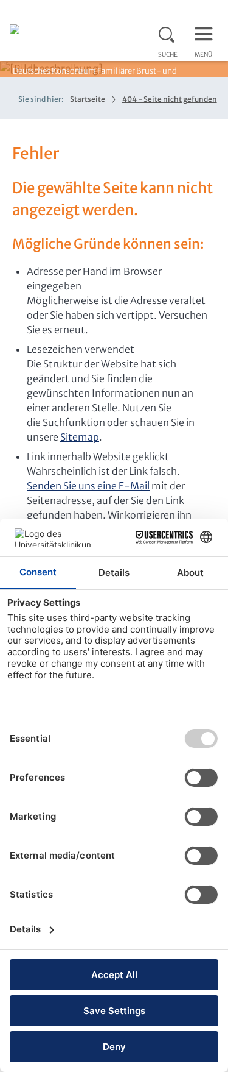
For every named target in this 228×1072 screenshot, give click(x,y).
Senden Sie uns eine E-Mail (88, 486)
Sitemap (79, 437)
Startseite (87, 99)
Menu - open (207, 33)
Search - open (170, 33)
